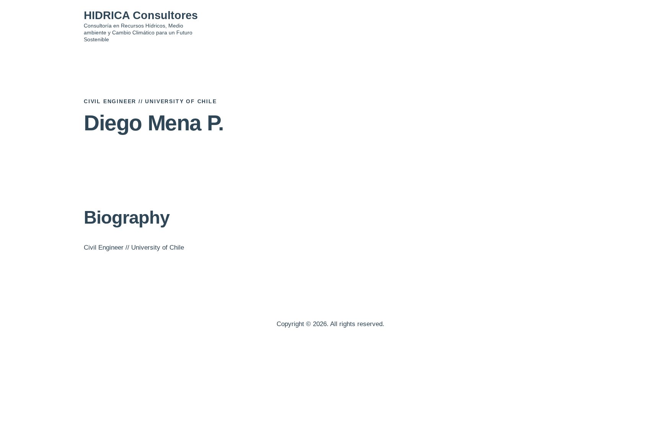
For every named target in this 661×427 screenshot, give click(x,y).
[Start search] (572, 27)
